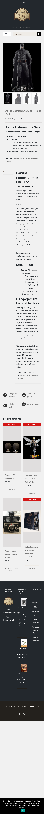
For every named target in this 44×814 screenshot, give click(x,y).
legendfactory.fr (8, 620)
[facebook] (20, 2)
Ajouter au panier (9, 569)
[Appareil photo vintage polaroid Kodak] (12, 522)
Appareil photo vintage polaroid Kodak (11, 554)
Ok (22, 811)
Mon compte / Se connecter (22, 27)
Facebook (19, 378)
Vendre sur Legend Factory (35, 630)
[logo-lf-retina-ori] (22, 7)
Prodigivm (36, 706)
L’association (35, 602)
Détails (13, 489)
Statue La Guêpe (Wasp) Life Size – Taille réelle (32, 479)
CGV (35, 607)
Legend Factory (30, 375)
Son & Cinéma (19, 158)
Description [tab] (7, 172)
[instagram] (24, 2)
